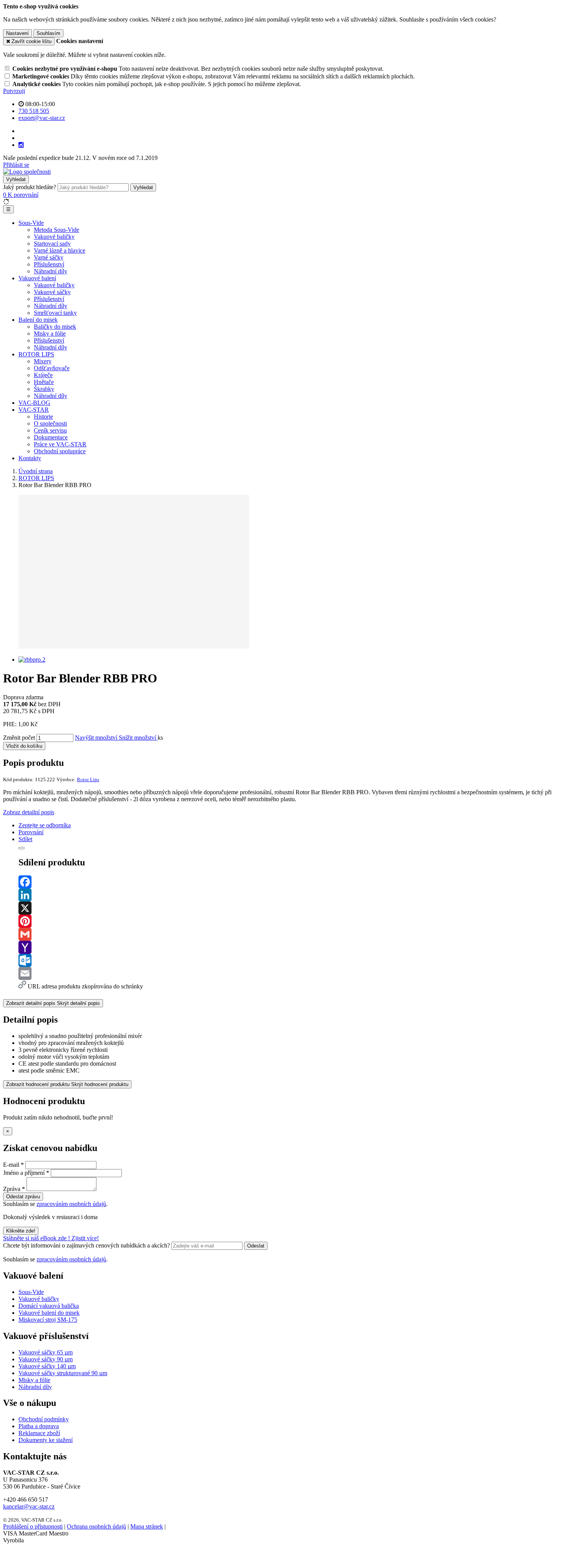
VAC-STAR (33, 409)
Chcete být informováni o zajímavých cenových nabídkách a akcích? (87, 1245)
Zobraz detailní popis (28, 812)
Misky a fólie (50, 333)
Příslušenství (49, 264)
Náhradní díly (50, 271)
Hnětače (44, 382)
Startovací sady (52, 243)
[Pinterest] (290, 921)
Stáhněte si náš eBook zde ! (37, 1238)
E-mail (11, 1164)
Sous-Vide (31, 223)
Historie (43, 416)
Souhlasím (48, 33)
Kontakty (29, 458)
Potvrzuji (14, 91)
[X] (290, 908)
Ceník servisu (50, 430)
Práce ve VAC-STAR (60, 444)
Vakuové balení (37, 278)
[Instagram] (21, 145)
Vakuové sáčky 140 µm (47, 1366)
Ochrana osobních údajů (96, 1526)
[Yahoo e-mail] (290, 947)
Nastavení (17, 33)
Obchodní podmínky (43, 1419)
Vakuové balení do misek (49, 1312)
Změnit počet (19, 737)
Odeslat (255, 1246)
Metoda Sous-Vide (56, 229)
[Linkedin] (290, 895)
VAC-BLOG (34, 402)
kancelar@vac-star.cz (29, 1506)
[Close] (21, 848)
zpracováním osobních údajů (71, 1204)
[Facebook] (290, 881)
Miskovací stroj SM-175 (47, 1319)
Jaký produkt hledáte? (29, 187)
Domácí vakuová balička (48, 1305)
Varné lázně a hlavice (59, 250)
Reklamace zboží (39, 1433)
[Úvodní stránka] (27, 171)
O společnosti (50, 423)
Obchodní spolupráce (60, 451)
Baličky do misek (55, 326)
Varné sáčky (48, 257)
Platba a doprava (38, 1426)
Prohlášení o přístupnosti (33, 1526)
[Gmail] (290, 934)
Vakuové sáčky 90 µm (45, 1359)
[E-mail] (290, 973)
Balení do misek (38, 319)
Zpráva (11, 1189)
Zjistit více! (85, 1238)
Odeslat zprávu (23, 1196)
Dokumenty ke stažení (45, 1440)
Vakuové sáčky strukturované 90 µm (62, 1373)
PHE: (10, 724)
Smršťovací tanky (55, 312)
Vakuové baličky (54, 236)
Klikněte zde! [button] (20, 1231)
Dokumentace (51, 437)
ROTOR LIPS (36, 354)
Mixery (43, 361)
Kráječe (43, 375)
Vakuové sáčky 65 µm (45, 1352)
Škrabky (44, 389)
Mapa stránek (146, 1526)
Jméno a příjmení (24, 1172)
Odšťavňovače (52, 368)
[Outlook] (290, 960)
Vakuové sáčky (52, 292)
